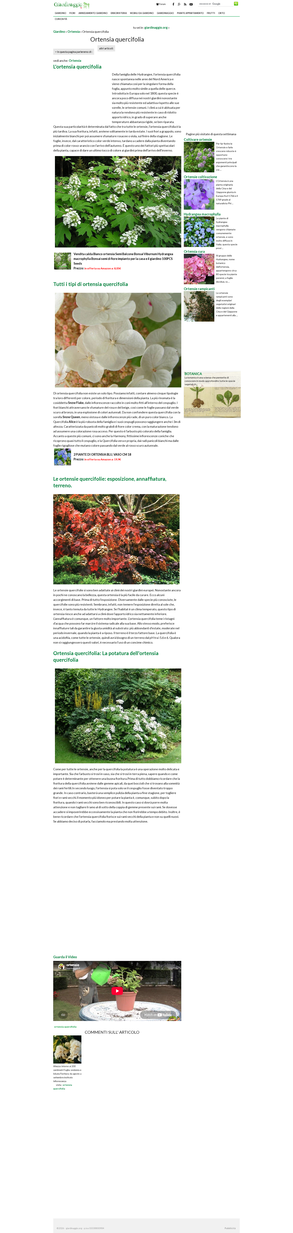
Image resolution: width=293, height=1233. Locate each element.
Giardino (60, 13)
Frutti (211, 13)
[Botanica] (212, 394)
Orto (221, 13)
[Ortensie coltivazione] (200, 194)
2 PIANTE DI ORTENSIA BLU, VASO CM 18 (102, 454)
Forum (162, 4)
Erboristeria (119, 13)
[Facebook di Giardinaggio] (173, 4)
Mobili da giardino (142, 13)
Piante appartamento (190, 13)
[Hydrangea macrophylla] (200, 231)
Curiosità (61, 19)
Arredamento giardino (93, 13)
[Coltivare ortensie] (200, 157)
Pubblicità (230, 1228)
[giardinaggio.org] (72, 5)
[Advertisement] (93, 27)
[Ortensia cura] (200, 269)
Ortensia (73, 31)
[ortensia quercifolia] (67, 1049)
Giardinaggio (165, 13)
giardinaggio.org (156, 27)
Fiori (72, 13)
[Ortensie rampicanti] (200, 306)
